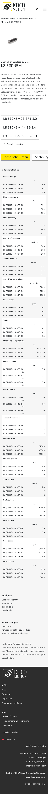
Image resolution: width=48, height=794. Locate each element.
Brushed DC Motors (16, 18)
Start (3, 18)
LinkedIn (5, 732)
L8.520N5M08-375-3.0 (20, 118)
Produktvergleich (15, 144)
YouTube (15, 732)
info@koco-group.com (36, 765)
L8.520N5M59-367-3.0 (20, 136)
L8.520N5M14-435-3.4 (19, 127)
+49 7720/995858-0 (36, 761)
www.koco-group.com (35, 777)
